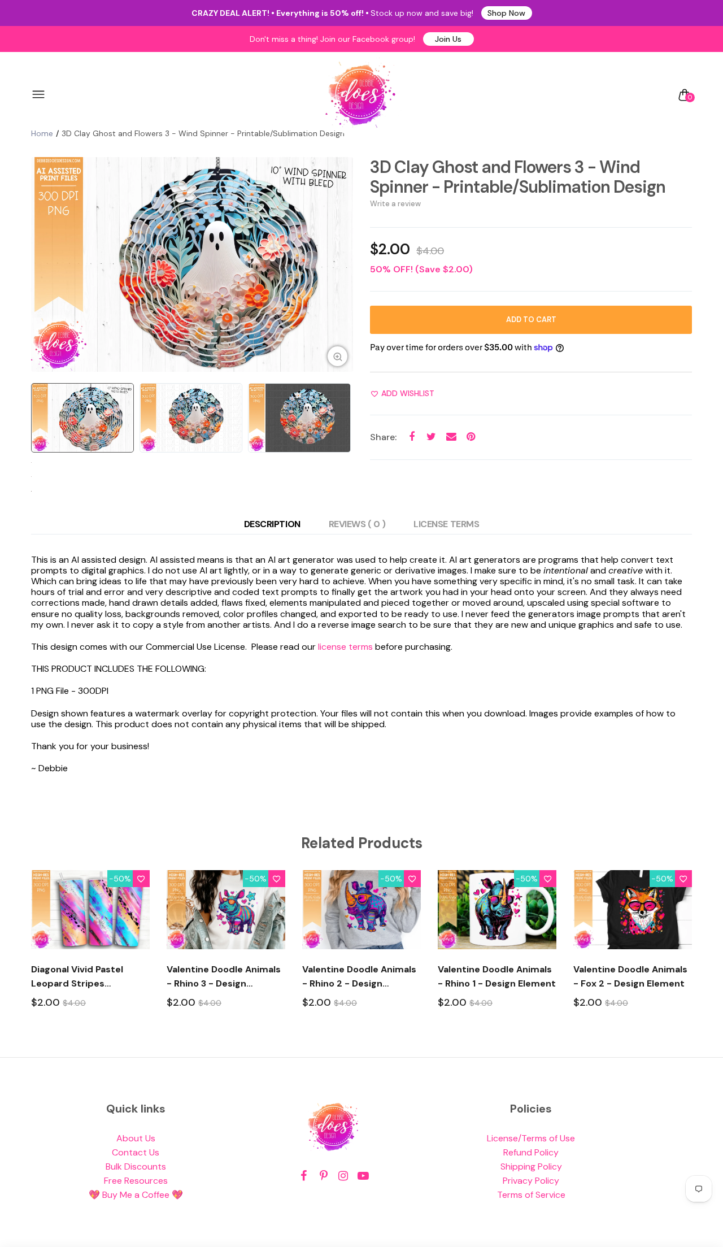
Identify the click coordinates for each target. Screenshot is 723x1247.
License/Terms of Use (531, 1138)
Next (341, 264)
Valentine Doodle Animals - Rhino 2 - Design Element (359, 976)
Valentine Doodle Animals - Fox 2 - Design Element (630, 976)
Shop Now (506, 13)
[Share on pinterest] (471, 437)
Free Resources (136, 1181)
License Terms (446, 524)
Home (42, 133)
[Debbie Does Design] (360, 95)
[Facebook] (304, 1176)
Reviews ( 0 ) (357, 524)
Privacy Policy (531, 1181)
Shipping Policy (531, 1166)
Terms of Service (531, 1195)
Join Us (448, 39)
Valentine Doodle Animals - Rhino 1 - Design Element (497, 976)
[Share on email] (451, 437)
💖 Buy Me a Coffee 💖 (136, 1195)
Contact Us (135, 1152)
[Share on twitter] (431, 437)
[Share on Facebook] (411, 437)
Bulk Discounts (136, 1166)
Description (272, 524)
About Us (135, 1138)
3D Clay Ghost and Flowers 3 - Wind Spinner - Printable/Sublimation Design (517, 177)
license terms (345, 647)
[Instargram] (343, 1176)
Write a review (395, 203)
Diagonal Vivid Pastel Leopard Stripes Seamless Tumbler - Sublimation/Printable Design (81, 976)
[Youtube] (363, 1176)
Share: (383, 437)
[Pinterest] (323, 1176)
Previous (42, 264)
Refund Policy (531, 1152)
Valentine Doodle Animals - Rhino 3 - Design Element (224, 976)
